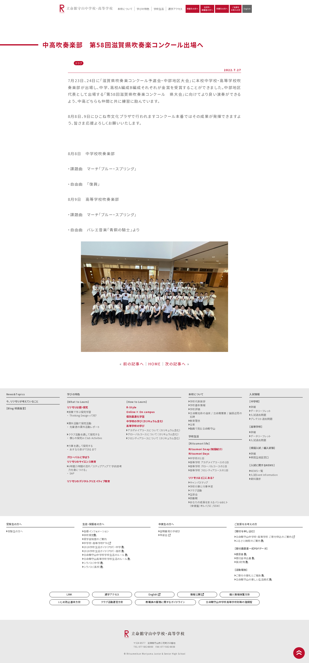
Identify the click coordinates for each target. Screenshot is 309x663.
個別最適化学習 (135, 416)
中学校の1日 (197, 458)
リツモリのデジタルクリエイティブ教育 (88, 481)
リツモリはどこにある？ (201, 477)
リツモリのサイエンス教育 (81, 461)
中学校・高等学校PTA (96, 543)
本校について (125, 9)
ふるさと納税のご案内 (248, 540)
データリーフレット (261, 411)
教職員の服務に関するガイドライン (165, 602)
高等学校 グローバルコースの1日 (208, 466)
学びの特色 (143, 9)
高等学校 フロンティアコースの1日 (209, 470)
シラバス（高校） (92, 566)
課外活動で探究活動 (79, 423)
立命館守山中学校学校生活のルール (104, 554)
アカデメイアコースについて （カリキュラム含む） (154, 430)
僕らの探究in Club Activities (86, 438)
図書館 (194, 498)
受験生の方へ (192, 8)
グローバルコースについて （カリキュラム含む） (153, 434)
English (247, 8)
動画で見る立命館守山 (202, 428)
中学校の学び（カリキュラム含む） (144, 421)
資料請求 (256, 479)
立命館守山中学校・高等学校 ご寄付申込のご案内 (264, 536)
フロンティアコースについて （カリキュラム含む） (154, 438)
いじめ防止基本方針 (69, 602)
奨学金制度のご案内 (95, 539)
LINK (69, 594)
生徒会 (194, 494)
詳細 (253, 407)
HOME (154, 363)
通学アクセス (175, 9)
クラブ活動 (196, 490)
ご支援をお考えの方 (235, 8)
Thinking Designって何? (83, 415)
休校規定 (89, 535)
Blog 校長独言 (16, 408)
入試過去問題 (258, 415)
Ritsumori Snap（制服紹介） (206, 449)
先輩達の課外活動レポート (85, 427)
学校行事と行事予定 (201, 486)
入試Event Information (264, 475)
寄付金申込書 (244, 558)
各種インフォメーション (96, 531)
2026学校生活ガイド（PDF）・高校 (103, 551)
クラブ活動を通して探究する (84, 434)
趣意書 (240, 554)
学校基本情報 (197, 405)
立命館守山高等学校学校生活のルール (106, 558)
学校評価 (195, 409)
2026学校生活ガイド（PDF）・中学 (103, 547)
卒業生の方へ (222, 8)
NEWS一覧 (257, 471)
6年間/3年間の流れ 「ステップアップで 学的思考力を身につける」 (95, 467)
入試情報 (254, 394)
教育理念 (195, 420)
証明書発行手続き (170, 531)
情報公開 (195, 594)
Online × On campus (140, 412)
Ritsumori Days (199, 453)
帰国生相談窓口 (260, 457)
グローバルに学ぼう (78, 457)
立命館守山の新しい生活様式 (252, 579)
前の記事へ (133, 363)
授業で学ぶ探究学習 (79, 412)
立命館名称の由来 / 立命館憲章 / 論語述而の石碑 (216, 414)
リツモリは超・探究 (77, 407)
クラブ (78, 63)
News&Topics (15, 394)
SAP (72, 473)
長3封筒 (241, 562)
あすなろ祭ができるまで (83, 449)
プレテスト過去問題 (261, 419)
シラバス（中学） (92, 562)
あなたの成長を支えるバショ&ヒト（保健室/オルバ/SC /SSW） (209, 503)
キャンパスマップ (199, 482)
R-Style (131, 407)
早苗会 (164, 535)
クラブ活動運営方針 (112, 602)
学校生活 (159, 9)
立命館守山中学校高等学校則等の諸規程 (229, 602)
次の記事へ (175, 363)
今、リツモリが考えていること (22, 401)
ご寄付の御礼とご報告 (249, 575)
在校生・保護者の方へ (207, 8)
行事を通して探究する (80, 445)
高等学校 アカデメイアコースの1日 (209, 462)
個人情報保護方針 (239, 594)
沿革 (192, 424)
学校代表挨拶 (197, 401)
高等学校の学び (135, 425)
